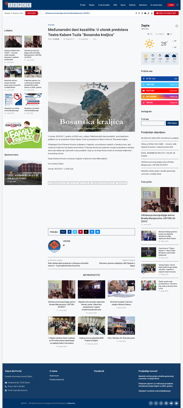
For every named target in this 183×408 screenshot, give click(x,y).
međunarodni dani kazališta (102, 183)
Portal (82, 5)
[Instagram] (142, 13)
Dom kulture (72, 183)
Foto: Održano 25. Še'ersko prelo (121, 338)
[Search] (177, 5)
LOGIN (171, 5)
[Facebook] (136, 13)
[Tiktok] (149, 13)
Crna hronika (104, 5)
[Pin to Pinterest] (80, 232)
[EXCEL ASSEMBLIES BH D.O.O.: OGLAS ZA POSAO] (23, 172)
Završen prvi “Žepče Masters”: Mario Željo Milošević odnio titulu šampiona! (167, 251)
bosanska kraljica (57, 183)
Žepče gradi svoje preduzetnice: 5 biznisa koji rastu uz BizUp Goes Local (168, 285)
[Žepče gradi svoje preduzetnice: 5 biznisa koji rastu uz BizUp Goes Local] (148, 285)
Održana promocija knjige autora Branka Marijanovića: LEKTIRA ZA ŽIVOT (70, 13)
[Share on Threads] (86, 232)
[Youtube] (145, 13)
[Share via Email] (97, 232)
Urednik (56, 39)
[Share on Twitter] (75, 232)
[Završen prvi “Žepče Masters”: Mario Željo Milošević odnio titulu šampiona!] (148, 252)
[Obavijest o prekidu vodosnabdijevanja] (13, 99)
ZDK (115, 5)
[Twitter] (139, 13)
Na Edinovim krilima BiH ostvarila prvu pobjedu (160, 138)
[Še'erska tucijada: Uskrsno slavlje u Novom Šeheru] (121, 289)
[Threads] (152, 13)
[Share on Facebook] (70, 232)
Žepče (91, 5)
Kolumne (143, 5)
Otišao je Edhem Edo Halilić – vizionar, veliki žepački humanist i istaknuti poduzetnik (12, 55)
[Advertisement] (91, 60)
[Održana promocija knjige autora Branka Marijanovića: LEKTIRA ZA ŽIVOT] (61, 289)
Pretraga (145, 119)
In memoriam (156, 5)
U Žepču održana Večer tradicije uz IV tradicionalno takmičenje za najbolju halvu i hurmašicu (62, 340)
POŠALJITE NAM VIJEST (167, 13)
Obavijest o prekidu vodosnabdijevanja (11, 109)
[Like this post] (64, 232)
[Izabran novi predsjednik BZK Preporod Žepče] (91, 325)
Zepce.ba (71, 403)
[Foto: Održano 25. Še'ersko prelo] (121, 325)
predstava (121, 183)
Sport (123, 5)
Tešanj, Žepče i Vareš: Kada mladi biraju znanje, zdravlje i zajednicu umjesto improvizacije (168, 268)
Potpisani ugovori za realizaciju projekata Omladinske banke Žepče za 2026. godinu (32, 84)
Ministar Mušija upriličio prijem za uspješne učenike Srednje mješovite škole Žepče (168, 235)
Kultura (132, 5)
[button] (41, 13)
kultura (85, 183)
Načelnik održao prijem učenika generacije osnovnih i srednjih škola (12, 84)
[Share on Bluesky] (92, 232)
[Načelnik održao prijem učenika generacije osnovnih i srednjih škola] (13, 71)
